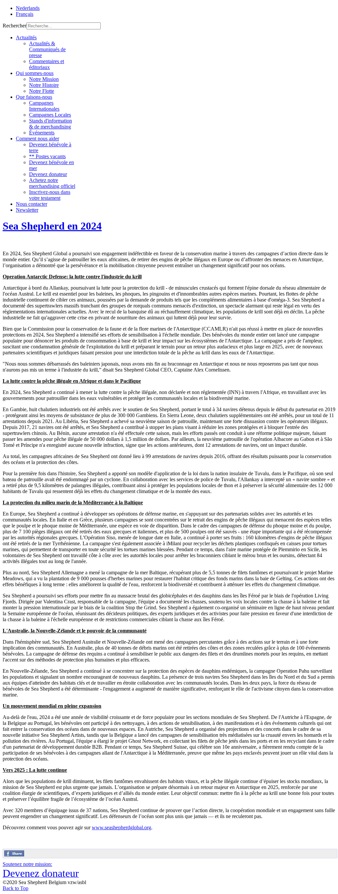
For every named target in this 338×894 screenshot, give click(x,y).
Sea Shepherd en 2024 (52, 226)
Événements (41, 132)
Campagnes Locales (50, 115)
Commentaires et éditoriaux (46, 64)
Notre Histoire (44, 85)
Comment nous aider (37, 138)
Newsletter (27, 210)
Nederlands (28, 8)
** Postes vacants (47, 156)
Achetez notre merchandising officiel (52, 183)
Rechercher (14, 25)
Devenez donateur (48, 174)
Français (24, 14)
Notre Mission (44, 79)
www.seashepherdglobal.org (121, 827)
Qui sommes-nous (34, 73)
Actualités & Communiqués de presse (47, 49)
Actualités (26, 37)
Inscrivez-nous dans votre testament (49, 195)
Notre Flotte (41, 91)
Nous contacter (31, 204)
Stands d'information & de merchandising (50, 123)
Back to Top (15, 888)
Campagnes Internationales (44, 106)
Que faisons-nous (34, 97)
